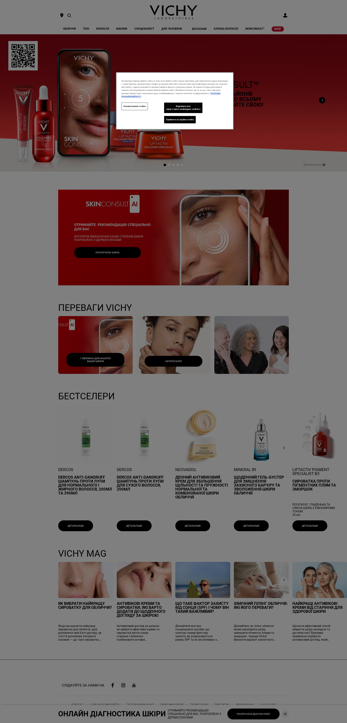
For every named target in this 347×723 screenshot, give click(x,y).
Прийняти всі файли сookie (180, 119)
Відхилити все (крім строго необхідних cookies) (183, 107)
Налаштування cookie (134, 106)
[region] (175, 101)
